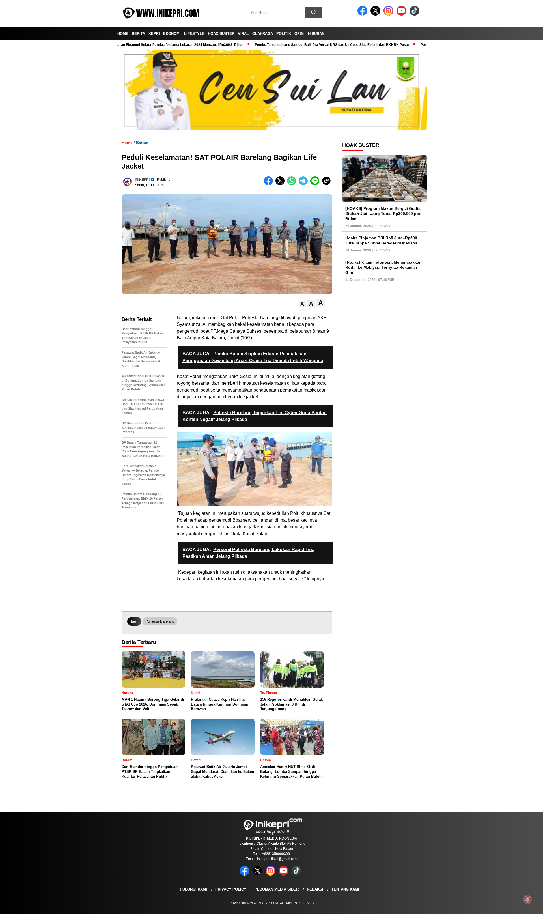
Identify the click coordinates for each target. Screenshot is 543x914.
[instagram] (389, 14)
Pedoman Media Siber (277, 889)
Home (122, 33)
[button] (302, 304)
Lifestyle (194, 33)
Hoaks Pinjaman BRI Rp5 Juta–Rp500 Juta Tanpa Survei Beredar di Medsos (381, 240)
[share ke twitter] (281, 184)
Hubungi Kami (193, 889)
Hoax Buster (221, 33)
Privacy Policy (230, 889)
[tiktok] (415, 14)
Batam (142, 142)
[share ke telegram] (304, 184)
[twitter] (376, 14)
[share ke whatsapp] (293, 184)
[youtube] (402, 14)
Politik (283, 33)
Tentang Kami (345, 889)
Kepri (154, 33)
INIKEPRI (142, 180)
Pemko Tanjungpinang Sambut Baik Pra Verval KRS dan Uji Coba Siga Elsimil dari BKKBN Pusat (304, 45)
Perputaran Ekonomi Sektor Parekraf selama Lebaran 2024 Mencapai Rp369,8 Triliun (147, 45)
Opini (299, 33)
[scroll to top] (522, 905)
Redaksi (315, 889)
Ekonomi (172, 33)
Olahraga (262, 33)
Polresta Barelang (159, 621)
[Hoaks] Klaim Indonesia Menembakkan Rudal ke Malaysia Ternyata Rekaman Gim (383, 267)
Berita (138, 33)
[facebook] (363, 14)
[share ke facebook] (269, 184)
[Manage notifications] (527, 899)
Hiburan (316, 33)
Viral (243, 33)
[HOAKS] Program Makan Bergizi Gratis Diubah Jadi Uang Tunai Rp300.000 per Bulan (383, 213)
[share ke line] (316, 184)
